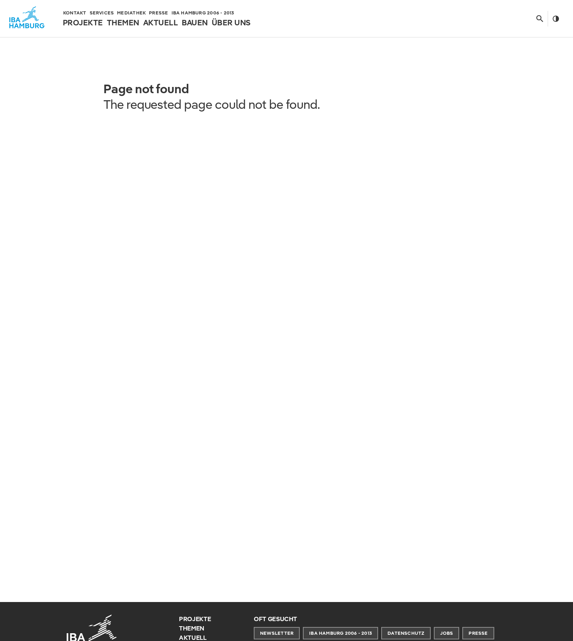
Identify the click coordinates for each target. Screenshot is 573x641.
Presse (478, 633)
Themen (191, 628)
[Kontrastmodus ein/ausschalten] (556, 19)
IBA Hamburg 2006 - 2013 (340, 633)
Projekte (195, 619)
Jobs (446, 633)
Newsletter (277, 633)
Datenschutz (405, 633)
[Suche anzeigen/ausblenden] (540, 19)
